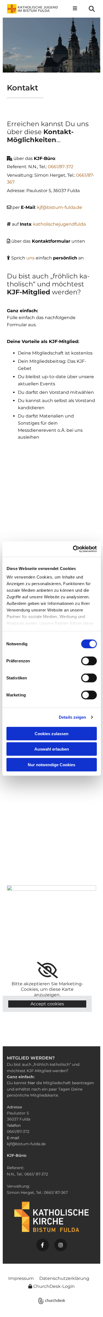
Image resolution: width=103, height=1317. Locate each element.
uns (31, 258)
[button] (74, 8)
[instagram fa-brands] (60, 1245)
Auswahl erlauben (51, 749)
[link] (47, 970)
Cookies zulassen (51, 733)
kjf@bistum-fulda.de (59, 207)
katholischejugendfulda (59, 224)
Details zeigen (72, 717)
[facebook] (42, 1245)
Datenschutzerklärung (64, 1278)
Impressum (21, 1278)
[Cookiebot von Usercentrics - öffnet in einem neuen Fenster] (73, 549)
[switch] (89, 660)
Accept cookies (47, 1003)
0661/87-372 (60, 166)
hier (31, 1082)
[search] (91, 8)
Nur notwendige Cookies (51, 764)
